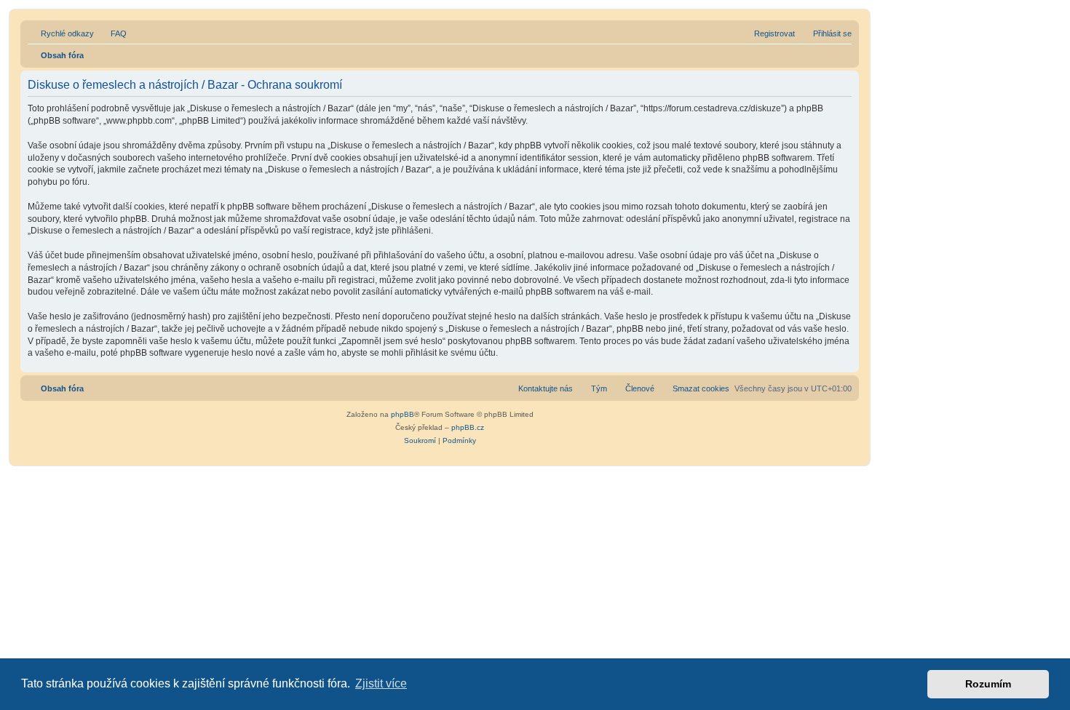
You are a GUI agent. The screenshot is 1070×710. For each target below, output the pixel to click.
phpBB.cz (467, 427)
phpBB (402, 414)
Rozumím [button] (988, 684)
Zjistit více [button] (381, 683)
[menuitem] (112, 33)
